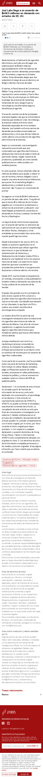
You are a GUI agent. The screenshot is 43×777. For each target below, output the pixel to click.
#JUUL (33, 465)
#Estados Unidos (30, 459)
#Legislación (8, 463)
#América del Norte (11, 459)
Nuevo (5, 694)
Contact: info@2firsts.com (13, 729)
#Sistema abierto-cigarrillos (15, 465)
